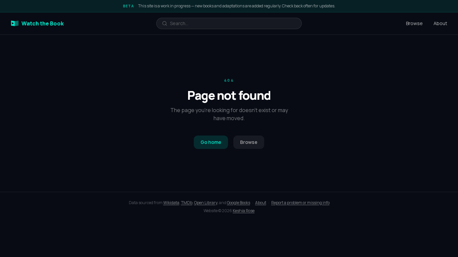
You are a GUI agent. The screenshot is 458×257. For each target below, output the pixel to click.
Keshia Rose (243, 210)
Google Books (238, 202)
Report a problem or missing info (300, 202)
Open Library (205, 202)
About (440, 23)
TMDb (186, 202)
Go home (211, 142)
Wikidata (171, 202)
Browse (414, 23)
